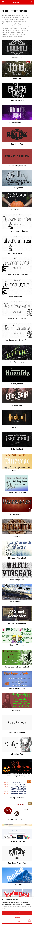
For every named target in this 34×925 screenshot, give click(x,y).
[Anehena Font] (17, 417)
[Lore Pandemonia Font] (17, 308)
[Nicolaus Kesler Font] (17, 679)
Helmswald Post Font (17, 841)
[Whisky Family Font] (17, 788)
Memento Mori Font (17, 122)
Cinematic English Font (17, 166)
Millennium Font (17, 754)
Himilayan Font (17, 384)
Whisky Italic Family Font (17, 819)
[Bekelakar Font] (17, 439)
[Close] (32, 898)
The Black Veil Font (17, 100)
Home (3, 8)
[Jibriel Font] (17, 69)
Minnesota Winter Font (17, 558)
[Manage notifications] (29, 920)
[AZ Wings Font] (17, 178)
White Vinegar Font (17, 580)
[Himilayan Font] (17, 374)
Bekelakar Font (17, 449)
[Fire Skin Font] (17, 395)
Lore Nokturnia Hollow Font (17, 275)
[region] (17, 911)
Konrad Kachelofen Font (17, 493)
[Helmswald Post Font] (17, 831)
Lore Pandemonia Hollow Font (17, 340)
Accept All (17, 913)
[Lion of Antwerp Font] (17, 592)
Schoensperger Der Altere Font (17, 667)
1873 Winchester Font (17, 536)
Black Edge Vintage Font (17, 863)
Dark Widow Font (17, 362)
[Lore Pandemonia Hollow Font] (17, 330)
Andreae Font (17, 471)
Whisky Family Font (17, 798)
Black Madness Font (17, 732)
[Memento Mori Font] (17, 112)
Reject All (17, 921)
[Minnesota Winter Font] (17, 548)
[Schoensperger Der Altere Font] (17, 657)
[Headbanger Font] (17, 504)
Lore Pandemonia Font (17, 318)
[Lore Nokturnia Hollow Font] (17, 265)
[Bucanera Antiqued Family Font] (17, 766)
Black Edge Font (17, 144)
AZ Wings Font (17, 188)
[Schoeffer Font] (17, 700)
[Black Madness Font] (17, 722)
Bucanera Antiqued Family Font (17, 776)
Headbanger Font (17, 514)
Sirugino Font (17, 57)
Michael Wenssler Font (17, 623)
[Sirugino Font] (17, 47)
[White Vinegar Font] (17, 570)
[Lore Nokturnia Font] (17, 287)
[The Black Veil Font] (17, 90)
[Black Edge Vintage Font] (17, 853)
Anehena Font (17, 427)
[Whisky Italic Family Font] (17, 809)
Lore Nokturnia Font (17, 297)
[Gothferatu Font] (17, 199)
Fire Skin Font (17, 405)
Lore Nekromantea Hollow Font (17, 231)
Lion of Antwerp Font (17, 602)
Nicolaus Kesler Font (17, 689)
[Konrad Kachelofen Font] (17, 483)
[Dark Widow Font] (17, 352)
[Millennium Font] (17, 744)
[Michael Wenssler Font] (17, 613)
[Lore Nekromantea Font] (17, 243)
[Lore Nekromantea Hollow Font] (17, 221)
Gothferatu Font (17, 209)
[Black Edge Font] (17, 134)
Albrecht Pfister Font (17, 645)
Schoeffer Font (17, 710)
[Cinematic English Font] (17, 156)
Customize (17, 917)
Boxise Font (17, 885)
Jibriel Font (17, 79)
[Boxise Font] (17, 875)
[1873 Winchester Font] (17, 526)
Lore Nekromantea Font (17, 253)
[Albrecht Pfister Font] (17, 635)
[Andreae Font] (17, 461)
